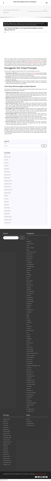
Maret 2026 (7, 171)
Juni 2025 (6, 198)
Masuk (28, 419)
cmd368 (29, 268)
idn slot (28, 276)
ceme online (29, 256)
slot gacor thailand (31, 384)
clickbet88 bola (30, 264)
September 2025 (8, 189)
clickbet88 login (30, 266)
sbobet (28, 336)
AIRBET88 (29, 241)
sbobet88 (29, 338)
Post (28, 324)
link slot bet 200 (30, 291)
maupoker (29, 303)
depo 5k (29, 270)
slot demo (29, 369)
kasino (42, 23)
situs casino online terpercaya (31, 24)
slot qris (29, 388)
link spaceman (30, 293)
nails (28, 314)
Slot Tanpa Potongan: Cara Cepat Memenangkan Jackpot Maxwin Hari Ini (23, 29)
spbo (28, 407)
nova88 (28, 320)
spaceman (29, 400)
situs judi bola (30, 349)
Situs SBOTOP (30, 351)
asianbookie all (30, 243)
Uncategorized (13, 23)
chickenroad (29, 258)
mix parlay (29, 311)
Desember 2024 (8, 216)
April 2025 (6, 204)
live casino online (13, 24)
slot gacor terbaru (31, 382)
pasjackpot (29, 322)
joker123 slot (30, 285)
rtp (27, 332)
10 (27, 239)
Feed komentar (30, 423)
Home (44, 10)
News (28, 318)
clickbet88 (29, 262)
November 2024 (8, 219)
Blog (28, 249)
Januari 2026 (7, 177)
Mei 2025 (6, 201)
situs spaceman (30, 357)
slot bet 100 (29, 359)
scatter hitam (30, 342)
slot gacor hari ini (31, 380)
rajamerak (29, 326)
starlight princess (31, 409)
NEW (28, 316)
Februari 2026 (7, 174)
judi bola (29, 287)
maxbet (28, 307)
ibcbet (28, 272)
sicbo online (29, 347)
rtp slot (28, 334)
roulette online (30, 330)
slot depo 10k (30, 371)
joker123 (29, 283)
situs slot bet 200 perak (32, 353)
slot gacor (29, 378)
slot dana (29, 367)
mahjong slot (30, 297)
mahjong (29, 295)
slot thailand (29, 396)
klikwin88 (29, 289)
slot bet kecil (30, 363)
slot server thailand (31, 392)
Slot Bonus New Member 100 (33, 365)
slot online (29, 386)
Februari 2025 (7, 210)
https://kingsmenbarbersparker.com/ (34, 61)
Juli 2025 (6, 195)
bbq (28, 245)
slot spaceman (30, 394)
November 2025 (8, 183)
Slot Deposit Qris (31, 376)
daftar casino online (37, 23)
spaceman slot (30, 405)
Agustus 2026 (7, 156)
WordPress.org (30, 425)
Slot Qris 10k (30, 390)
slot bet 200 (29, 361)
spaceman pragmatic (31, 402)
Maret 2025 (7, 207)
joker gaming (30, 280)
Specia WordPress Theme (40, 474)
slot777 (28, 398)
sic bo (28, 345)
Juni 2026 (6, 162)
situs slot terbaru (31, 355)
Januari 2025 (7, 213)
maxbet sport (30, 309)
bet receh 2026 (30, 247)
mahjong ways (30, 299)
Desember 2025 (8, 180)
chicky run (29, 260)
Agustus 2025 (7, 192)
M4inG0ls (7, 23)
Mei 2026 (6, 165)
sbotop (28, 340)
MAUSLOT (29, 305)
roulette (29, 328)
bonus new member (31, 252)
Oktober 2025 (7, 186)
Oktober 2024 (7, 222)
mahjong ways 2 (30, 301)
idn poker (29, 274)
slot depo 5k (30, 374)
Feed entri (29, 421)
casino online (30, 23)
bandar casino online (23, 23)
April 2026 (6, 168)
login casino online (21, 24)
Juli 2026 (6, 159)
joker (28, 278)
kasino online (7, 24)
